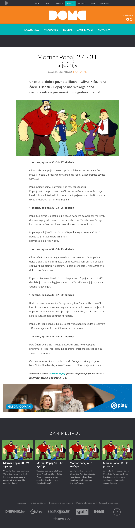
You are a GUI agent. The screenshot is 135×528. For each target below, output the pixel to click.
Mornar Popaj (57, 373)
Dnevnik (15, 511)
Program (67, 30)
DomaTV (99, 511)
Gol (82, 511)
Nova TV (6, 3)
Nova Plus (36, 511)
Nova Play (104, 30)
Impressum (22, 503)
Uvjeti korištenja (38, 503)
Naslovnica (31, 30)
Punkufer (117, 511)
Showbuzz (62, 519)
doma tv (70, 3)
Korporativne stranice (108, 503)
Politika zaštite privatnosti (61, 503)
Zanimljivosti (85, 30)
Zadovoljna (59, 511)
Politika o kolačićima (85, 503)
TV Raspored (50, 30)
